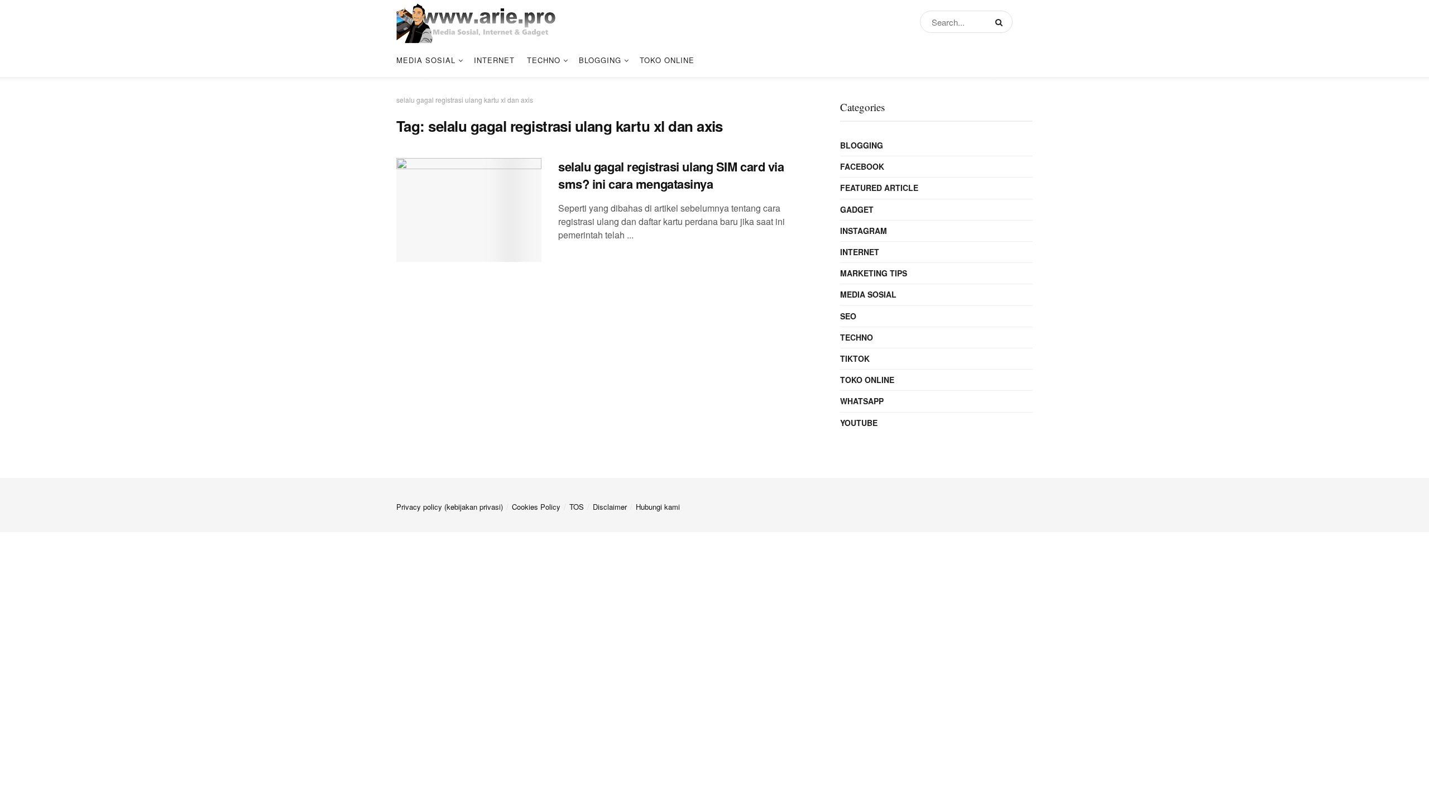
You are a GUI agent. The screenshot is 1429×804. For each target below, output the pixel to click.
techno (543, 60)
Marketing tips (873, 273)
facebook (862, 166)
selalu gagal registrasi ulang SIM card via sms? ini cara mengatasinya (671, 175)
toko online (667, 60)
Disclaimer (610, 506)
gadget (857, 209)
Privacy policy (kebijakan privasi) (449, 506)
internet (494, 60)
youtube (858, 422)
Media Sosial (425, 60)
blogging (600, 60)
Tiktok (855, 358)
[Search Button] (1001, 22)
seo (848, 316)
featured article (879, 187)
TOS (576, 506)
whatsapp (862, 400)
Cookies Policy (536, 506)
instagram (863, 230)
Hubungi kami (658, 506)
